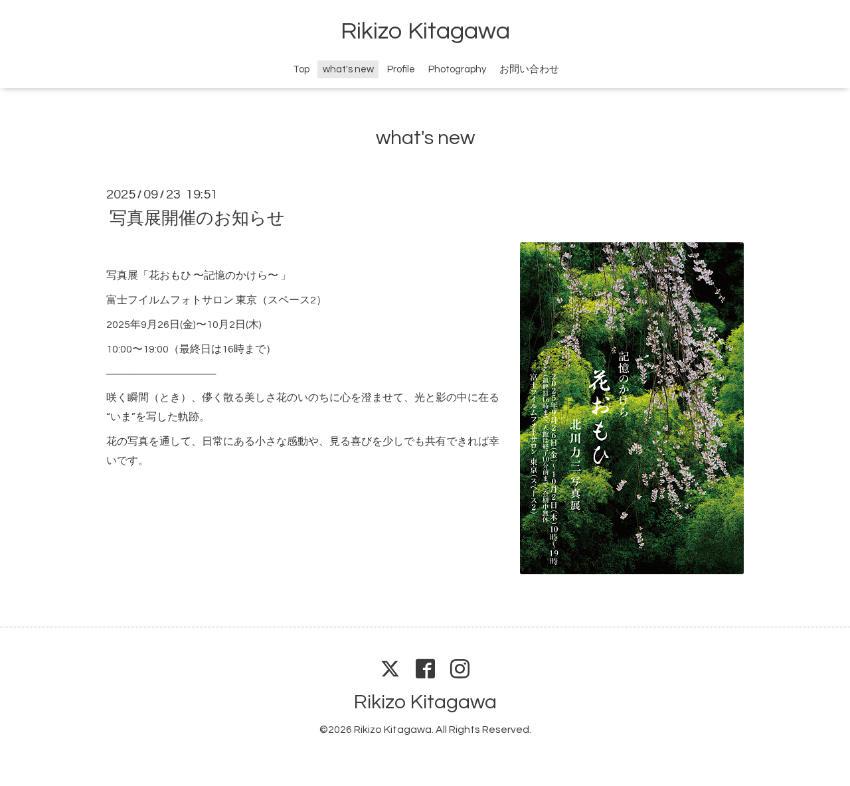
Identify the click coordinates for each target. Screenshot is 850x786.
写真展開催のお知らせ (197, 217)
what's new (348, 69)
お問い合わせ (529, 69)
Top (301, 69)
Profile (401, 69)
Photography (457, 69)
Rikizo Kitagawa (425, 31)
